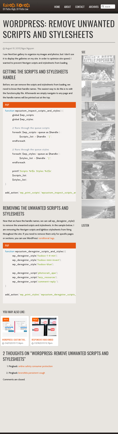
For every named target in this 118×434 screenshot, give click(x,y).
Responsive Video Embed (42, 339)
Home (57, 7)
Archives (94, 7)
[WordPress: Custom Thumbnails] (15, 327)
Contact (80, 7)
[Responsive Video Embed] (44, 327)
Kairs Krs (16, 6)
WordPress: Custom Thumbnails (17, 339)
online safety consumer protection (35, 366)
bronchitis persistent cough (31, 372)
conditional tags (46, 238)
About (67, 7)
